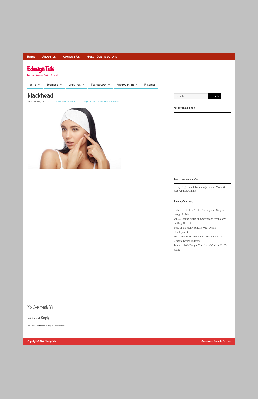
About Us (49, 56)
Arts (33, 84)
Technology (99, 84)
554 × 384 (56, 101)
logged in (43, 325)
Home (31, 56)
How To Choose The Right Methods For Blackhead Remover (91, 101)
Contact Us (71, 56)
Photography (125, 84)
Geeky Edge (180, 187)
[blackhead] (79, 178)
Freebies (150, 84)
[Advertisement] (113, 26)
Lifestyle (74, 84)
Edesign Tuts (40, 69)
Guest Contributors (102, 56)
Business (52, 84)
